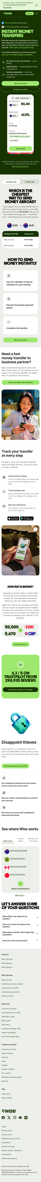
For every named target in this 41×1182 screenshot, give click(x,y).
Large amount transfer (10, 988)
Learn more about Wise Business (20, 382)
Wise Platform (7, 967)
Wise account (7, 980)
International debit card (10, 992)
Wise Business (7, 963)
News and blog (7, 1053)
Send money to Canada (18, 866)
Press (4, 1061)
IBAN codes (6, 1021)
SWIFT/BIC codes (8, 1017)
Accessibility (6, 1154)
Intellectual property (9, 1158)
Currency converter (9, 1009)
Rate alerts (6, 1025)
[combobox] (14, 105)
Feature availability (9, 1033)
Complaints (6, 1143)
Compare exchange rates (11, 1029)
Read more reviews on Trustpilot (20, 690)
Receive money (7, 996)
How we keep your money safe (15, 766)
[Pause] (35, 529)
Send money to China (17, 874)
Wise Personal (7, 959)
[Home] (7, 13)
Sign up (29, 13)
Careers (5, 1065)
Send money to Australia (18, 850)
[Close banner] (36, 5)
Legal (4, 1127)
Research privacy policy (11, 1139)
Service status (7, 1098)
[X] (9, 1118)
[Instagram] (14, 1118)
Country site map (8, 1146)
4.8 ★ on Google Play (16, 27)
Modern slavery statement (11, 1150)
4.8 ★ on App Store (16, 23)
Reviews (5, 1081)
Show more (19, 895)
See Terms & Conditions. (20, 166)
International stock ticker (11, 1013)
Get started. (7, 7)
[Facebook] (3, 1118)
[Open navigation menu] (36, 13)
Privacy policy (7, 1131)
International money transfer (12, 984)
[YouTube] (20, 1118)
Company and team (9, 1049)
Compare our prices (20, 89)
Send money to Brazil (17, 858)
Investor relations (8, 1069)
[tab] (11, 182)
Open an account (20, 83)
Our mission (6, 1073)
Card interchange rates (10, 1036)
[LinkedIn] (26, 1118)
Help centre (6, 1094)
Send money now (20, 340)
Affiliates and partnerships (12, 1077)
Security (5, 1057)
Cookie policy (7, 1135)
